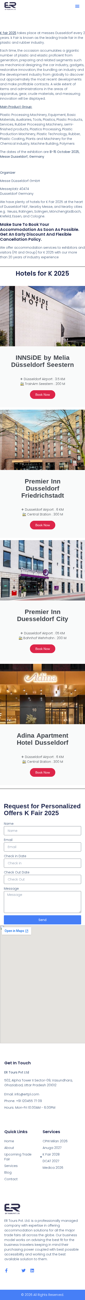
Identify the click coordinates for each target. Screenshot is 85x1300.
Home (9, 1141)
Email (8, 840)
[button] (77, 6)
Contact (11, 1179)
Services (11, 1166)
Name (9, 823)
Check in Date (15, 856)
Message (11, 888)
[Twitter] (24, 1270)
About (9, 1147)
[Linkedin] (32, 1270)
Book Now (42, 394)
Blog (8, 1172)
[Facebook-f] (6, 1270)
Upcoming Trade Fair (18, 1156)
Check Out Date (16, 872)
